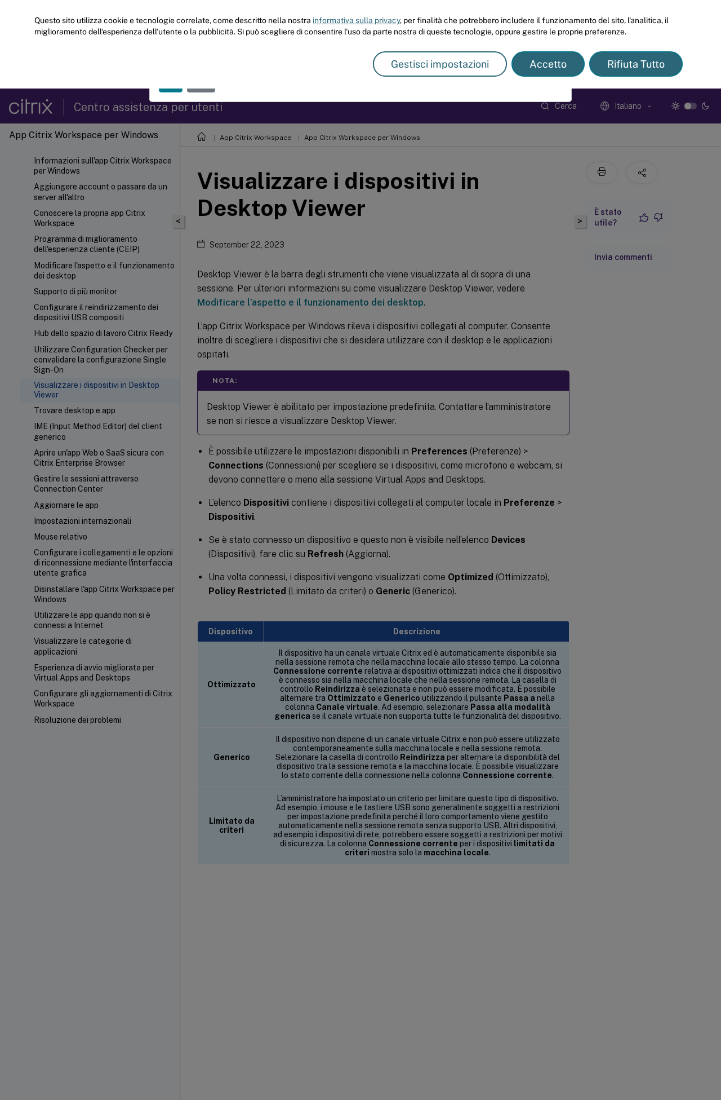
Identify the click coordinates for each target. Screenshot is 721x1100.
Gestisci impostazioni (440, 64)
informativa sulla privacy (356, 20)
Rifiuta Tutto (636, 64)
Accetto (548, 64)
